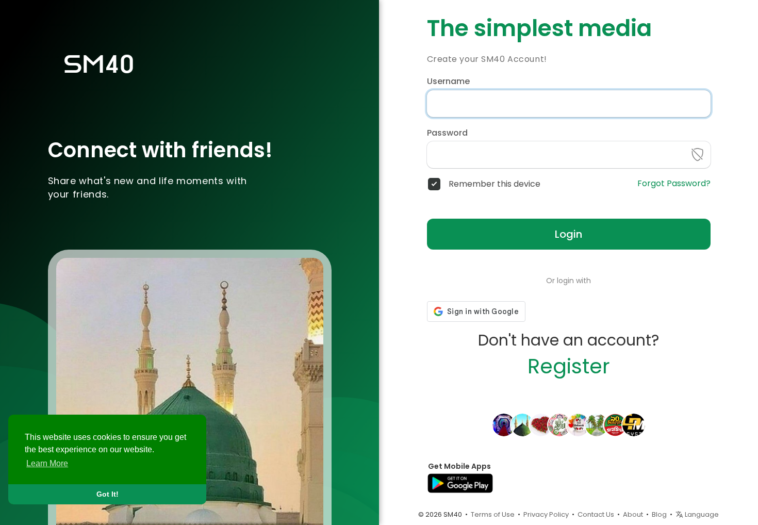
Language (701, 514)
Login (568, 234)
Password (447, 133)
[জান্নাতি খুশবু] (578, 424)
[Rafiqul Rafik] (559, 424)
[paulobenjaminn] (615, 424)
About (633, 514)
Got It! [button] (107, 494)
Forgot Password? (674, 183)
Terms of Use (493, 514)
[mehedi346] (522, 424)
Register (569, 366)
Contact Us (596, 514)
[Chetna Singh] (633, 424)
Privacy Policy (546, 514)
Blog (659, 514)
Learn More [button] (47, 463)
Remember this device (494, 184)
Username (448, 81)
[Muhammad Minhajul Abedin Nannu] (503, 424)
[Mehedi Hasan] (596, 424)
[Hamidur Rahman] (541, 424)
